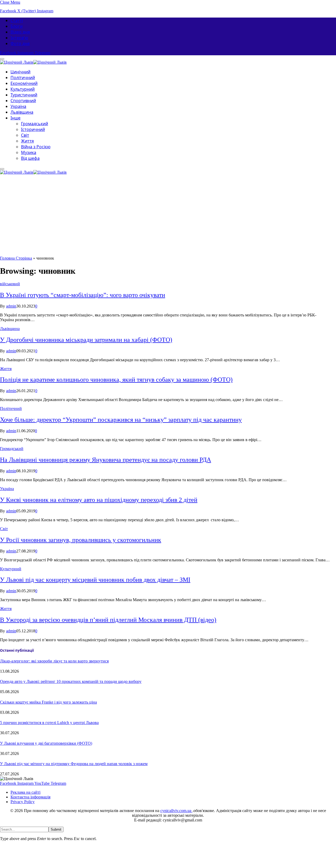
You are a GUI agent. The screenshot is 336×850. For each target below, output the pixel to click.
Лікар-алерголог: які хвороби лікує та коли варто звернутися (54, 661)
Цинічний (20, 72)
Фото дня (20, 43)
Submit (56, 829)
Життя (27, 141)
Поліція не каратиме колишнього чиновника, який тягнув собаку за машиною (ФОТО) (116, 379)
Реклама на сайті (25, 792)
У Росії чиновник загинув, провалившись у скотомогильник (80, 539)
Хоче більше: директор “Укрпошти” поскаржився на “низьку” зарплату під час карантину (121, 419)
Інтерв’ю (19, 38)
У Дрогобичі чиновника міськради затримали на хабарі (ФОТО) (86, 339)
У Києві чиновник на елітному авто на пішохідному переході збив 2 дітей (98, 499)
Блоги (16, 26)
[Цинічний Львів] (33, 61)
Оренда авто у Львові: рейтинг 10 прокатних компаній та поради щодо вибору (70, 681)
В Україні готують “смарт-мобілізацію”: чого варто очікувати (82, 295)
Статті (16, 20)
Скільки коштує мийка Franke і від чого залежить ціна (48, 702)
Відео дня (20, 32)
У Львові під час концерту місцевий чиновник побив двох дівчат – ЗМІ (95, 579)
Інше (15, 118)
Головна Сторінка (16, 258)
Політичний (22, 77)
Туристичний (23, 95)
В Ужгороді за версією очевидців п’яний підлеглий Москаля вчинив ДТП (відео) (108, 619)
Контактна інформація (30, 797)
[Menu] (2, 169)
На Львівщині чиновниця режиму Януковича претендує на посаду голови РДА (105, 459)
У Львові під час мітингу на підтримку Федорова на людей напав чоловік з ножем (74, 763)
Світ (25, 135)
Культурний (22, 89)
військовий (10, 284)
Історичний (33, 129)
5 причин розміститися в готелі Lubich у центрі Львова (49, 722)
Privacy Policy (22, 801)
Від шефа (30, 158)
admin (11, 306)
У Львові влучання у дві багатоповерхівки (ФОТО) (46, 743)
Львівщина (21, 112)
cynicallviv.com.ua (176, 810)
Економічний (24, 83)
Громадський (34, 124)
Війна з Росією (35, 147)
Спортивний (23, 100)
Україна (18, 106)
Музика (28, 152)
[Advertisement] (168, 216)
